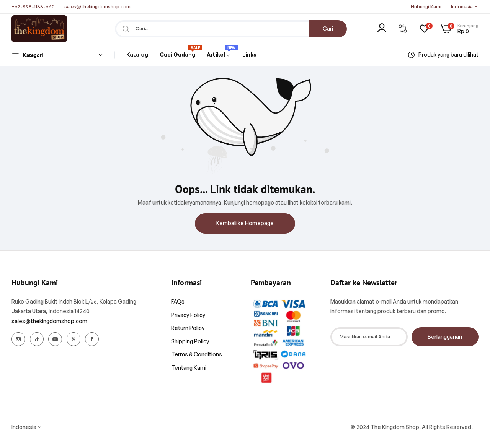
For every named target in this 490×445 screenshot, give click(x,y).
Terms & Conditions (196, 354)
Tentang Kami (188, 367)
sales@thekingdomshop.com (49, 321)
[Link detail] (18, 339)
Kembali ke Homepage (245, 223)
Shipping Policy (190, 341)
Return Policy (187, 328)
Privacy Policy (188, 315)
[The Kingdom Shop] (39, 28)
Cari (328, 28)
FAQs (178, 301)
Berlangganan (445, 336)
